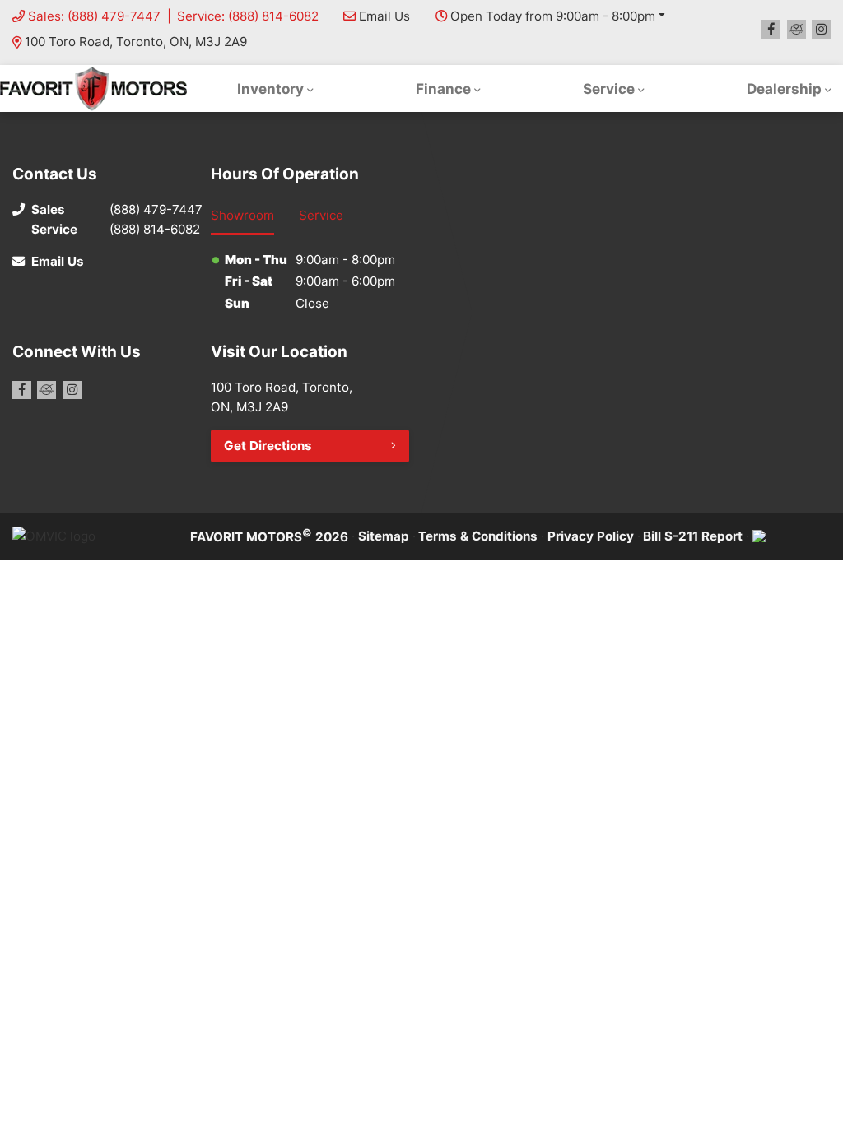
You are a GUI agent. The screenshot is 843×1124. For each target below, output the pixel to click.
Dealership (784, 88)
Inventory (270, 88)
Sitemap (383, 536)
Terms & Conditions (478, 536)
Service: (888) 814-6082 (248, 16)
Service (609, 88)
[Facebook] (770, 29)
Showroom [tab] (242, 215)
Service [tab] (321, 215)
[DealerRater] (796, 29)
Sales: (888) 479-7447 (94, 16)
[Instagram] (821, 29)
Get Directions (268, 445)
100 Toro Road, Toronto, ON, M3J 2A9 (136, 41)
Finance (443, 88)
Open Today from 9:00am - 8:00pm (552, 16)
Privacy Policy (590, 536)
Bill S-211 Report (693, 536)
